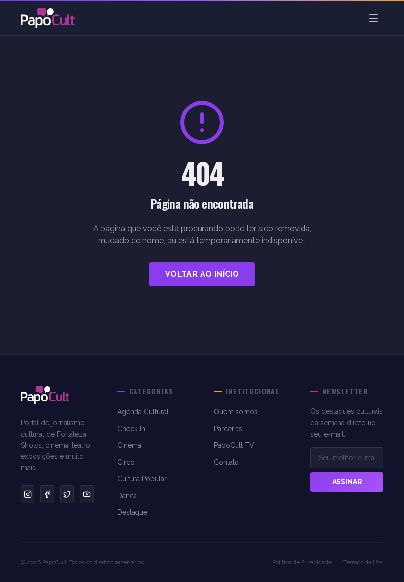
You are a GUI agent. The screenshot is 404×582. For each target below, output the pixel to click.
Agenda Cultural (142, 412)
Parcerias (228, 429)
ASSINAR (347, 482)
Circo (126, 462)
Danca (127, 496)
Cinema (129, 445)
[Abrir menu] (373, 18)
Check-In (131, 429)
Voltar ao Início (202, 274)
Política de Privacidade (302, 562)
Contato (226, 462)
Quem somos (236, 412)
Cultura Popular (142, 479)
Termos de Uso (363, 562)
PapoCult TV (234, 445)
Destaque (132, 512)
